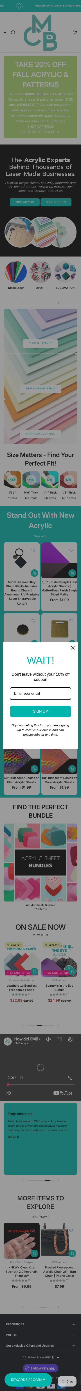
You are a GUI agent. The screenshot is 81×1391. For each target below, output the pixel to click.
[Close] (73, 647)
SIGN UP (40, 711)
